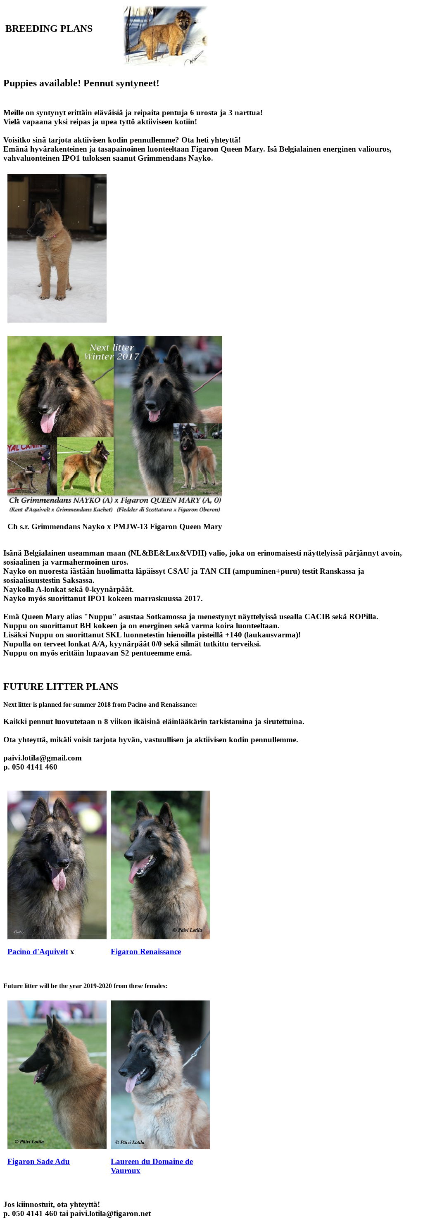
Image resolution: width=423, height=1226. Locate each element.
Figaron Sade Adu (38, 1161)
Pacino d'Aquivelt (37, 951)
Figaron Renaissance (146, 951)
